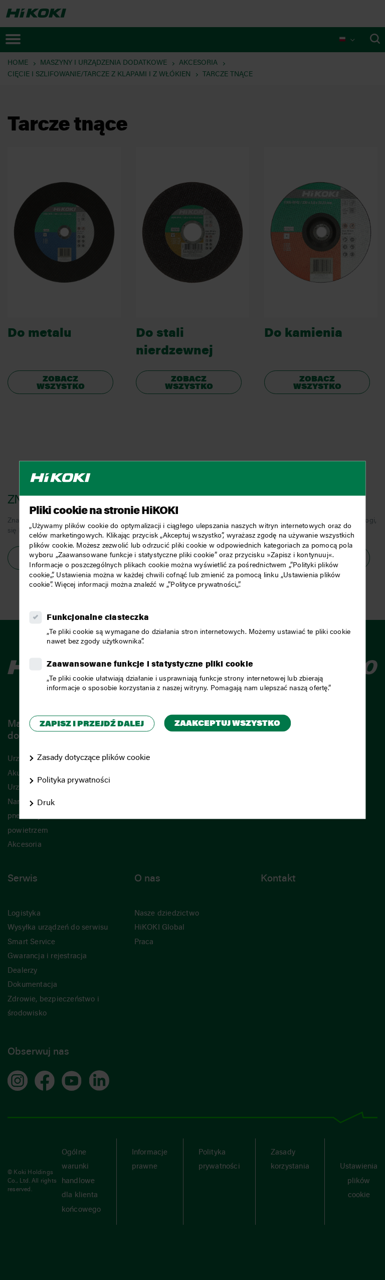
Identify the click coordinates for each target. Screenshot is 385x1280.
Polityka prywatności (73, 781)
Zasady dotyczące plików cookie (93, 758)
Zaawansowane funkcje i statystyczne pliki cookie (150, 665)
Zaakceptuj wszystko (227, 724)
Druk (46, 803)
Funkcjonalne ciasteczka (98, 618)
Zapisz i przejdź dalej (92, 724)
